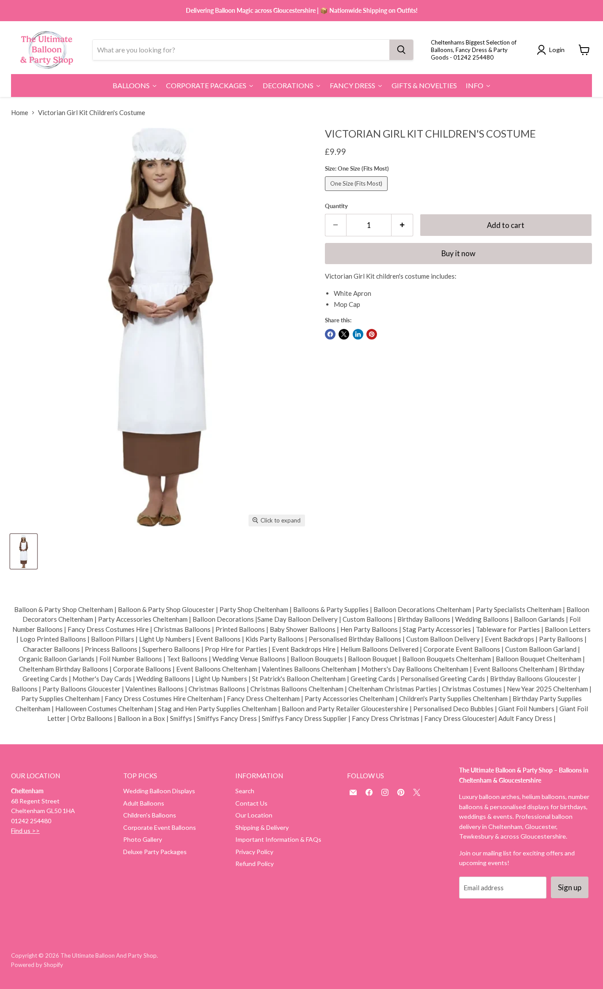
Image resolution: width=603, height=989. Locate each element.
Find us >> (25, 830)
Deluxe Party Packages (155, 851)
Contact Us (251, 803)
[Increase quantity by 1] (402, 225)
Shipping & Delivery (262, 827)
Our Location (253, 815)
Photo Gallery (142, 839)
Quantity (336, 206)
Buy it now (458, 253)
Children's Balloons (149, 815)
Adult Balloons (143, 803)
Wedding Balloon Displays (159, 791)
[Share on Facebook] (330, 334)
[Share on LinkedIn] (358, 334)
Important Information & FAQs (278, 839)
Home (19, 112)
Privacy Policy (254, 851)
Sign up (569, 887)
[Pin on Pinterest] (371, 334)
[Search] (401, 50)
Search (244, 791)
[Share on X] (344, 334)
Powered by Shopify (37, 964)
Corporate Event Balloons (159, 827)
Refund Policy (254, 863)
